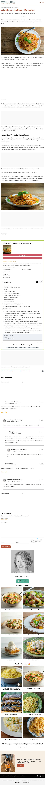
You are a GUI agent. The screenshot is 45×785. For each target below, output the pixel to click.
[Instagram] (43, 776)
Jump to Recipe (22, 16)
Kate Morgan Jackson (7, 13)
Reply (42, 402)
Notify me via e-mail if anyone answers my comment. (36, 541)
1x (36, 281)
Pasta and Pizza (15, 7)
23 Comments (31, 13)
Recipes (9, 7)
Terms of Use (22, 776)
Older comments (5, 382)
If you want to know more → (22, 576)
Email (18, 542)
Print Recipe (22, 255)
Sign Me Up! (22, 747)
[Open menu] (43, 2)
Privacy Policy (15, 776)
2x (39, 281)
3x (41, 281)
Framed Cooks (4, 7)
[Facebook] (37, 776)
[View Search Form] (40, 2)
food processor (13, 297)
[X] (40, 776)
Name (3, 542)
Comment (4, 522)
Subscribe (20, 765)
